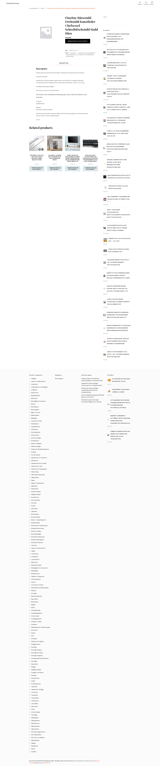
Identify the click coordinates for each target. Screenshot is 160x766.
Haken (33, 480)
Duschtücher (35, 435)
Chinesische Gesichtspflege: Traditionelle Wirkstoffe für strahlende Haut (89, 390)
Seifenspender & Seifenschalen (40, 627)
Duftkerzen (34, 429)
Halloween (34, 486)
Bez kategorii (35, 410)
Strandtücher (35, 678)
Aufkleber (34, 390)
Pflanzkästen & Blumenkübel (39, 588)
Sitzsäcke (34, 638)
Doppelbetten (35, 426)
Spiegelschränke (36, 670)
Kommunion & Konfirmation (39, 525)
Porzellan (34, 593)
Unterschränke (35, 712)
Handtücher (34, 489)
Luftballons (34, 556)
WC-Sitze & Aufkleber (38, 737)
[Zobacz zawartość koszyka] (151, 3)
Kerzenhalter (35, 514)
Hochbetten (35, 497)
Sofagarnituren (35, 644)
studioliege (70, 56)
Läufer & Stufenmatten (38, 548)
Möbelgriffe (34, 571)
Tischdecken (35, 698)
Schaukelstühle (35, 610)
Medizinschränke (36, 565)
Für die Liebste (35, 455)
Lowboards (34, 554)
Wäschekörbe (35, 726)
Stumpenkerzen (36, 684)
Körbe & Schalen (36, 531)
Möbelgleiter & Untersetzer (39, 568)
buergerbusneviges (12, 3)
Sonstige (34, 647)
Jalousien (34, 511)
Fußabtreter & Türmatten (39, 458)
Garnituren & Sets (36, 466)
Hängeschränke (36, 494)
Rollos (33, 607)
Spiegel (33, 667)
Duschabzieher (35, 432)
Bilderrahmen (35, 415)
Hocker (33, 506)
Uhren (33, 709)
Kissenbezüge (35, 523)
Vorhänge (34, 715)
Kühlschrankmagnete (37, 540)
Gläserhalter (35, 477)
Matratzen (34, 562)
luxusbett (73, 53)
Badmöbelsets (35, 395)
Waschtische (35, 729)
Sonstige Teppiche (37, 655)
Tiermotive (34, 692)
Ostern (33, 582)
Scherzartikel (35, 616)
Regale (33, 605)
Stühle (33, 681)
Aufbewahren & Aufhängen (39, 387)
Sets (32, 636)
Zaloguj (146, 4)
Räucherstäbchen (36, 596)
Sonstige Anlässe (36, 650)
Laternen (34, 545)
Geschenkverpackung (37, 475)
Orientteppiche (36, 579)
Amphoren (34, 384)
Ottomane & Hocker (37, 585)
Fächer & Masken (36, 443)
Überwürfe (34, 706)
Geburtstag (34, 472)
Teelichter (34, 687)
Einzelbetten (35, 441)
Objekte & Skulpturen (37, 576)
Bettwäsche (35, 407)
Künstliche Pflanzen (37, 542)
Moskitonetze (35, 573)
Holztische (34, 508)
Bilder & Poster (35, 412)
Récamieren (34, 602)
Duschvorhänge (36, 438)
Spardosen (34, 664)
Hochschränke (35, 500)
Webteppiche (35, 740)
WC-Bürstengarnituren (38, 732)
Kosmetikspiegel (36, 534)
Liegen (33, 551)
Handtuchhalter (36, 491)
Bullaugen (34, 418)
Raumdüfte (34, 599)
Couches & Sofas (36, 421)
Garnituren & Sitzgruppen (39, 469)
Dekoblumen (35, 424)
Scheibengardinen (36, 613)
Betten (33, 404)
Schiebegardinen (36, 619)
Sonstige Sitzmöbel (37, 653)
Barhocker (34, 398)
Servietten (34, 630)
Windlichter (34, 746)
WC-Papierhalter (36, 735)
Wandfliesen (35, 718)
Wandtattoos (35, 723)
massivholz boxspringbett (86, 53)
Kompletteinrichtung (37, 528)
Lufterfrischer (35, 559)
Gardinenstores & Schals (38, 463)
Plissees (33, 590)
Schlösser (34, 624)
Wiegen (33, 743)
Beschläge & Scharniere (38, 401)
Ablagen (33, 378)
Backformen (34, 393)
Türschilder (34, 703)
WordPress (47, 763)
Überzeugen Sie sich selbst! (78, 41)
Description (63, 63)
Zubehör (33, 752)
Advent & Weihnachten (38, 381)
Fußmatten (34, 460)
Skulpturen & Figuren (37, 641)
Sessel (33, 633)
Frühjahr (33, 452)
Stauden (33, 675)
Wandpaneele (35, 720)
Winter (33, 749)
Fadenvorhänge (36, 446)
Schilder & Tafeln (36, 622)
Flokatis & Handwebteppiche (40, 449)
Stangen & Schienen (37, 672)
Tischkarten (34, 701)
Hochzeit (34, 503)
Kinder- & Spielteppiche (38, 520)
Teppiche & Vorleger (37, 689)
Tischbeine (34, 695)
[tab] (63, 63)
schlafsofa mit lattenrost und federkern (80, 54)
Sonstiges (34, 661)
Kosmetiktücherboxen (38, 537)
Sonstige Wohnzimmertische (39, 658)
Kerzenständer (35, 517)
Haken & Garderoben (37, 483)
